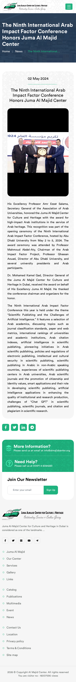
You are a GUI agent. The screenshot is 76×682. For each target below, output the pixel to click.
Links (10, 579)
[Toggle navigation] (68, 7)
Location (12, 634)
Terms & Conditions (19, 648)
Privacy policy (15, 641)
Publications (14, 596)
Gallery (11, 572)
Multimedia (14, 603)
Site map (12, 655)
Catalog (11, 589)
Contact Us (14, 627)
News (18, 51)
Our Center (14, 558)
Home (6, 51)
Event (10, 610)
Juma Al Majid (16, 551)
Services (12, 565)
